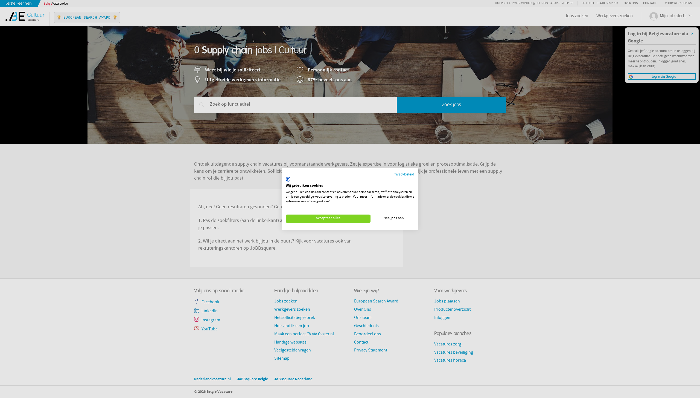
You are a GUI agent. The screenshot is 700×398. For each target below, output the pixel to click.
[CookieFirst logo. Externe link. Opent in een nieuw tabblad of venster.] (288, 179)
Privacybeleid (403, 175)
